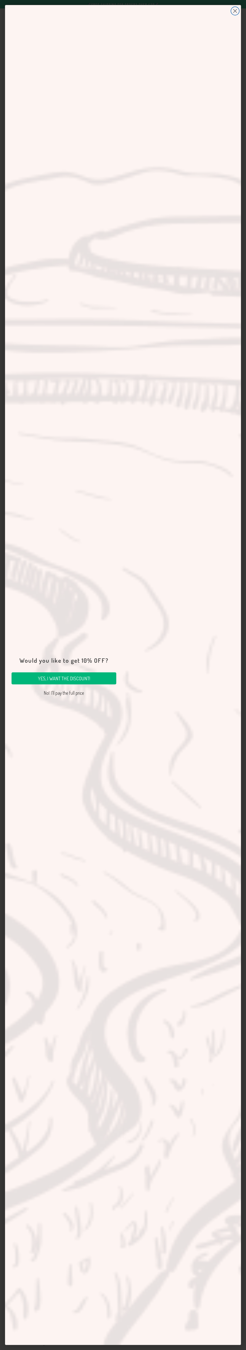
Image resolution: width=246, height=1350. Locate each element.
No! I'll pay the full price (64, 693)
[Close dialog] (235, 11)
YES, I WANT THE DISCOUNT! (64, 678)
